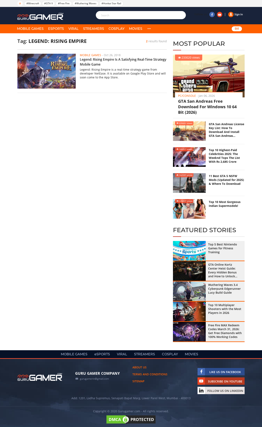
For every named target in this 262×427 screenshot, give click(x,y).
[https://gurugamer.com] (39, 377)
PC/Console (187, 96)
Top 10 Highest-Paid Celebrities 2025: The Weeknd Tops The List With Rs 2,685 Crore (224, 156)
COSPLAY (116, 29)
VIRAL (73, 29)
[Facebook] (212, 14)
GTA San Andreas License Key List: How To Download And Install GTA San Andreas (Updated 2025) (226, 130)
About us (139, 367)
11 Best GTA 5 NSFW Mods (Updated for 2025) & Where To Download (226, 180)
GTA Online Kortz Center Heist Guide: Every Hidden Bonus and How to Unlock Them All (222, 270)
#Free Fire (64, 3)
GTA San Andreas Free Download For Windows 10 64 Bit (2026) (207, 106)
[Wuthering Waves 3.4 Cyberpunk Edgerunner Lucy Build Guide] (189, 291)
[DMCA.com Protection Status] (131, 423)
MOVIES (135, 29)
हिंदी (237, 29)
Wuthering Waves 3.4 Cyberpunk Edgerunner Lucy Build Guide (224, 288)
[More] (149, 28)
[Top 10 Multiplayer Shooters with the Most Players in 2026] (189, 311)
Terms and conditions (149, 374)
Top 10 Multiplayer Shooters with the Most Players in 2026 (224, 309)
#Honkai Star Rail (111, 3)
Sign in (238, 14)
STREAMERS (93, 29)
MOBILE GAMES (30, 29)
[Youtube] (219, 14)
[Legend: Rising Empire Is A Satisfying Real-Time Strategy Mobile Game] (46, 71)
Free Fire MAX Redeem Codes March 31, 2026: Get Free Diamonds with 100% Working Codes (225, 331)
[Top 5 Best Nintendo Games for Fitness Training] (189, 251)
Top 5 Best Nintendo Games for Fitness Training (222, 248)
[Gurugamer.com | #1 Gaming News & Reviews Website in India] (40, 16)
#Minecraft (32, 3)
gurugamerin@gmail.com (94, 378)
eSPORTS (56, 29)
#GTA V (48, 3)
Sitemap (138, 381)
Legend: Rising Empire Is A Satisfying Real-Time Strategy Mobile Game (123, 62)
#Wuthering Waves (85, 3)
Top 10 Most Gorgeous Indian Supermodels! (225, 204)
